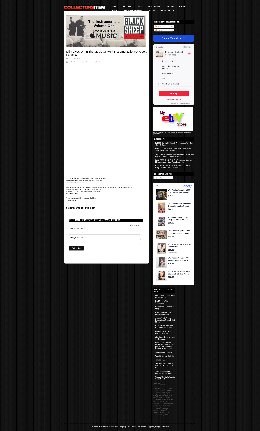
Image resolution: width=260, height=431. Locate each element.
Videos (140, 7)
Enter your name (76, 238)
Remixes (115, 10)
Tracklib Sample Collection (165, 356)
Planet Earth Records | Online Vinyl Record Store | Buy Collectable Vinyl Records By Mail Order (164, 345)
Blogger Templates (162, 427)
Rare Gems (127, 7)
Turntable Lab (160, 360)
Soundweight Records (163, 352)
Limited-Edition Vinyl (133, 10)
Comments (160, 30)
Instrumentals (155, 7)
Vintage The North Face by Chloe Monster (165, 378)
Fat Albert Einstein (89, 62)
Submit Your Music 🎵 (174, 38)
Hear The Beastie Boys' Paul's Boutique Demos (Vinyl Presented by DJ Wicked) (172, 167)
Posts (159, 26)
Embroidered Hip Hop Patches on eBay (163, 332)
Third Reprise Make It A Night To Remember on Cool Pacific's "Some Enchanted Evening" (174, 155)
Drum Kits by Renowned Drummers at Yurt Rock (164, 327)
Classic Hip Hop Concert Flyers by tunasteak (164, 313)
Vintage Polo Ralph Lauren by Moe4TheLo (163, 372)
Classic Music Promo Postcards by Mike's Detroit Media (165, 320)
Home (114, 7)
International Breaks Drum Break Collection (165, 296)
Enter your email (77, 228)
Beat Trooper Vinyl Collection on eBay (162, 302)
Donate (182, 7)
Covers (151, 10)
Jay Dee (99, 62)
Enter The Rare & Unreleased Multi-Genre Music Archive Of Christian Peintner (173, 150)
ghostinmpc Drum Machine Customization (165, 338)
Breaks (170, 7)
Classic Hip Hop (167, 10)
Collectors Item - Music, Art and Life (104, 427)
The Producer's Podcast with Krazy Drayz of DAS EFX (164, 365)
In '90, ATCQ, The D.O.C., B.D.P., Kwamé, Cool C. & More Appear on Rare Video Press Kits (174, 161)
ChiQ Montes (132, 427)
